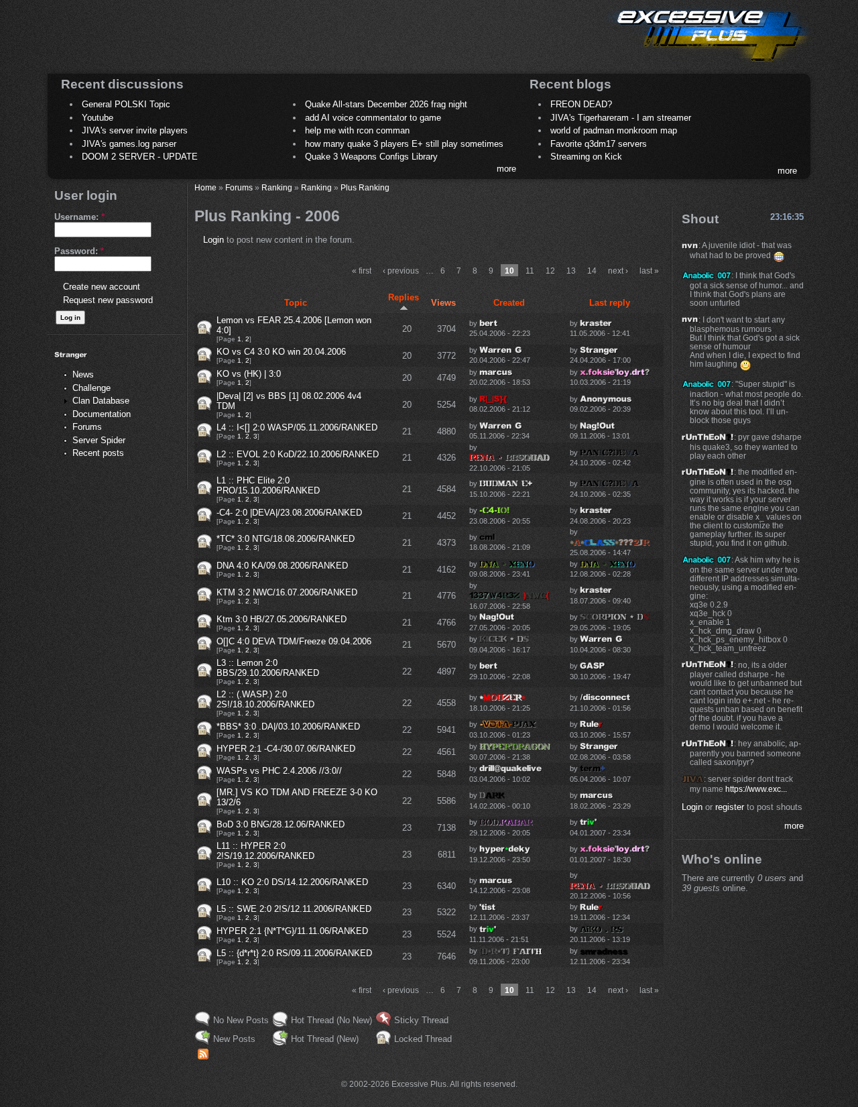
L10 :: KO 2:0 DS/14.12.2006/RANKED (292, 882)
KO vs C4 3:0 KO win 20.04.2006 (281, 352)
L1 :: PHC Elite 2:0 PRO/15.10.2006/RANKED (268, 485)
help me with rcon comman (357, 130)
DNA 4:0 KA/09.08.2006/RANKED (282, 566)
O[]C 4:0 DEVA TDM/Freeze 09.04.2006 (294, 641)
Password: (79, 251)
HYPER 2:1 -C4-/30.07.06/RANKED (286, 749)
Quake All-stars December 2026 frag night (386, 104)
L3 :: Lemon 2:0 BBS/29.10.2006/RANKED (268, 668)
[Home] (708, 64)
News (83, 374)
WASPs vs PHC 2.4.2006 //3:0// (279, 771)
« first (361, 270)
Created (509, 303)
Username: (79, 217)
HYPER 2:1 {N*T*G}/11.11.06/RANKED (292, 931)
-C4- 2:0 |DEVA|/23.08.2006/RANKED (289, 513)
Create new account (101, 287)
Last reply (609, 303)
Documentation (101, 414)
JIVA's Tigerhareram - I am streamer (620, 118)
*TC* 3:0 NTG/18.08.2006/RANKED (286, 539)
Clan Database (100, 401)
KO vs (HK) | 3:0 (249, 374)
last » (649, 270)
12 (550, 270)
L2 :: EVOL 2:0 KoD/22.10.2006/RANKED (298, 454)
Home (205, 187)
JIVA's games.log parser (129, 144)
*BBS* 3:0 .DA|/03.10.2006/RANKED (288, 726)
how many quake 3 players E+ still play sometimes (404, 144)
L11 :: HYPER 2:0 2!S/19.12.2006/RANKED (265, 851)
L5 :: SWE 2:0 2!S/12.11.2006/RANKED (294, 909)
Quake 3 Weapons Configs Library (371, 157)
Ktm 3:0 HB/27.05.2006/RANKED (282, 619)
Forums (87, 427)
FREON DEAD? (581, 104)
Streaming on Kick (586, 157)
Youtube (97, 118)
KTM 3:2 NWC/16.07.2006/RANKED (287, 592)
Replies (403, 297)
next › (618, 270)
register (729, 807)
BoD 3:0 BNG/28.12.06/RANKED (281, 824)
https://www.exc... (756, 788)
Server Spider (98, 440)
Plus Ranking (365, 187)
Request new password (108, 300)
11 (530, 270)
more (506, 169)
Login (213, 240)
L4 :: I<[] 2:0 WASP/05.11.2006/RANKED (297, 427)
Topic (295, 303)
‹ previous (401, 270)
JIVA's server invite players (135, 130)
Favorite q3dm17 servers (598, 144)
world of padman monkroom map (613, 130)
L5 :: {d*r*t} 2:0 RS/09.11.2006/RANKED (294, 953)
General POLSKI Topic (126, 104)
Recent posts (98, 453)
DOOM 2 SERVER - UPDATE (140, 157)
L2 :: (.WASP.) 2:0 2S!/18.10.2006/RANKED (265, 699)
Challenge (91, 388)
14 (592, 270)
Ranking (276, 187)
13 (571, 270)
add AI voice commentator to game (373, 118)
